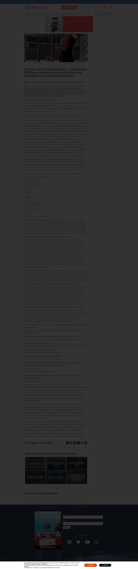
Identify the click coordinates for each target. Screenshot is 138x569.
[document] (69, 284)
